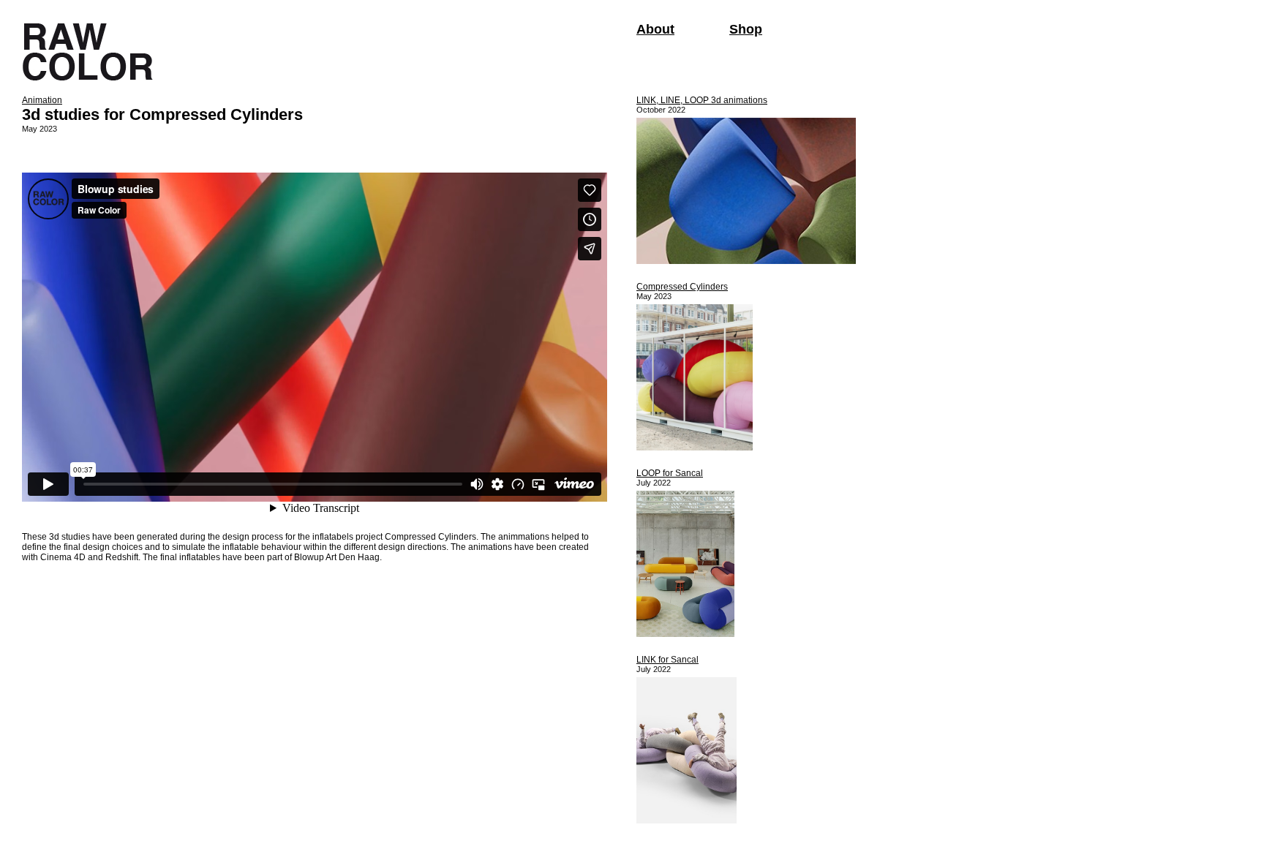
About (655, 29)
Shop (745, 29)
